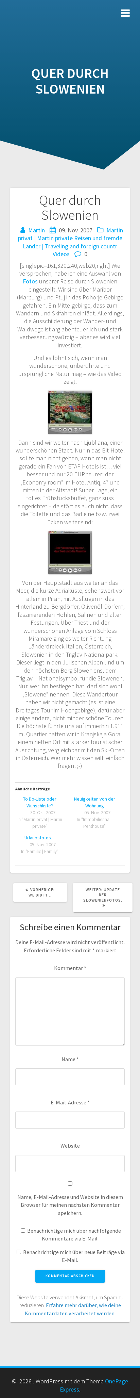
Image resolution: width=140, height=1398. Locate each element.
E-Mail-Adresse (70, 1102)
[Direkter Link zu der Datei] (70, 535)
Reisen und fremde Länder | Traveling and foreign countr (72, 242)
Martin (36, 230)
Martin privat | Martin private (70, 234)
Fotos (30, 281)
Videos (61, 254)
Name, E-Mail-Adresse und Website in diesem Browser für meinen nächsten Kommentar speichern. (70, 1205)
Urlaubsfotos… (39, 838)
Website (70, 1145)
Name (70, 1059)
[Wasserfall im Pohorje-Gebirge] (70, 394)
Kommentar (70, 968)
